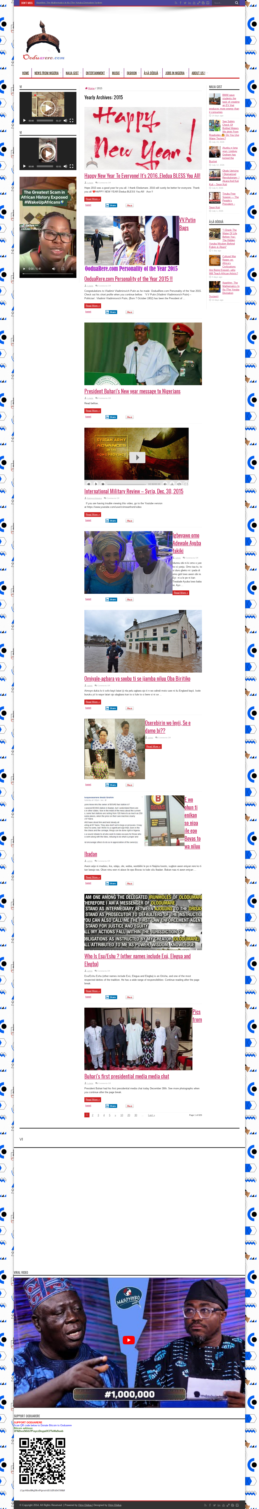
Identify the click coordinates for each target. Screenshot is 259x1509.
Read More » (93, 199)
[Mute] (65, 120)
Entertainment (95, 73)
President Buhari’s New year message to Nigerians (132, 391)
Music (116, 73)
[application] (48, 108)
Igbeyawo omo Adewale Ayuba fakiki (187, 543)
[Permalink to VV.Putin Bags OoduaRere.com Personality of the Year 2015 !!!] (131, 272)
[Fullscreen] (71, 120)
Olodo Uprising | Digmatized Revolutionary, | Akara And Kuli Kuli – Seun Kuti (224, 177)
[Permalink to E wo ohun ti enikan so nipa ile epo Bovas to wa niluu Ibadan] (134, 845)
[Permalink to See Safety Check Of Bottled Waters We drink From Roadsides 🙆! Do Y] (215, 130)
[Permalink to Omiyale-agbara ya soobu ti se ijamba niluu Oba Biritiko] (143, 671)
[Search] (236, 3)
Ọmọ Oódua (85, 1505)
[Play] (24, 120)
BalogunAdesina (94, 498)
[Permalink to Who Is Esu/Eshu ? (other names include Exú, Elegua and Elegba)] (143, 949)
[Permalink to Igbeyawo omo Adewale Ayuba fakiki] (128, 593)
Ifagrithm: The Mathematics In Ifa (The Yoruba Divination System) (224, 289)
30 (135, 1115)
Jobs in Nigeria (174, 73)
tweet (88, 205)
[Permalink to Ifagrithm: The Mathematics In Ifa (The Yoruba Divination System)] (215, 291)
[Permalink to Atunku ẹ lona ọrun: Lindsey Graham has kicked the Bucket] (215, 156)
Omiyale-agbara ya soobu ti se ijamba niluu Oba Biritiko (137, 678)
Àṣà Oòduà (151, 73)
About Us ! (198, 73)
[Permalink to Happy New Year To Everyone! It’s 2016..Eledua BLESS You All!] (143, 168)
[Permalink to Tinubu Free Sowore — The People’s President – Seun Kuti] (215, 202)
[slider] (45, 120)
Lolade (90, 183)
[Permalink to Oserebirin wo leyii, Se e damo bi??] (114, 778)
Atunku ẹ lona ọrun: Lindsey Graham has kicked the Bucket (223, 154)
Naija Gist (72, 73)
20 (128, 1115)
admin (178, 558)
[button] (48, 108)
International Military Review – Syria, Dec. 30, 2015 (133, 491)
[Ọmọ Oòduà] (43, 58)
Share (113, 205)
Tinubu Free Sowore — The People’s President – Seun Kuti (224, 200)
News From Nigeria (47, 73)
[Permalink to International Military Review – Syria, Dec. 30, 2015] (136, 484)
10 (121, 1115)
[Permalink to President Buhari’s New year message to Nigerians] (143, 384)
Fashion (132, 73)
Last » (151, 1115)
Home (25, 73)
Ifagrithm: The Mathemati (49, 3)
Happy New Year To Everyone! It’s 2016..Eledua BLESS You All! (142, 175)
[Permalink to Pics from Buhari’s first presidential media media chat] (138, 1069)
